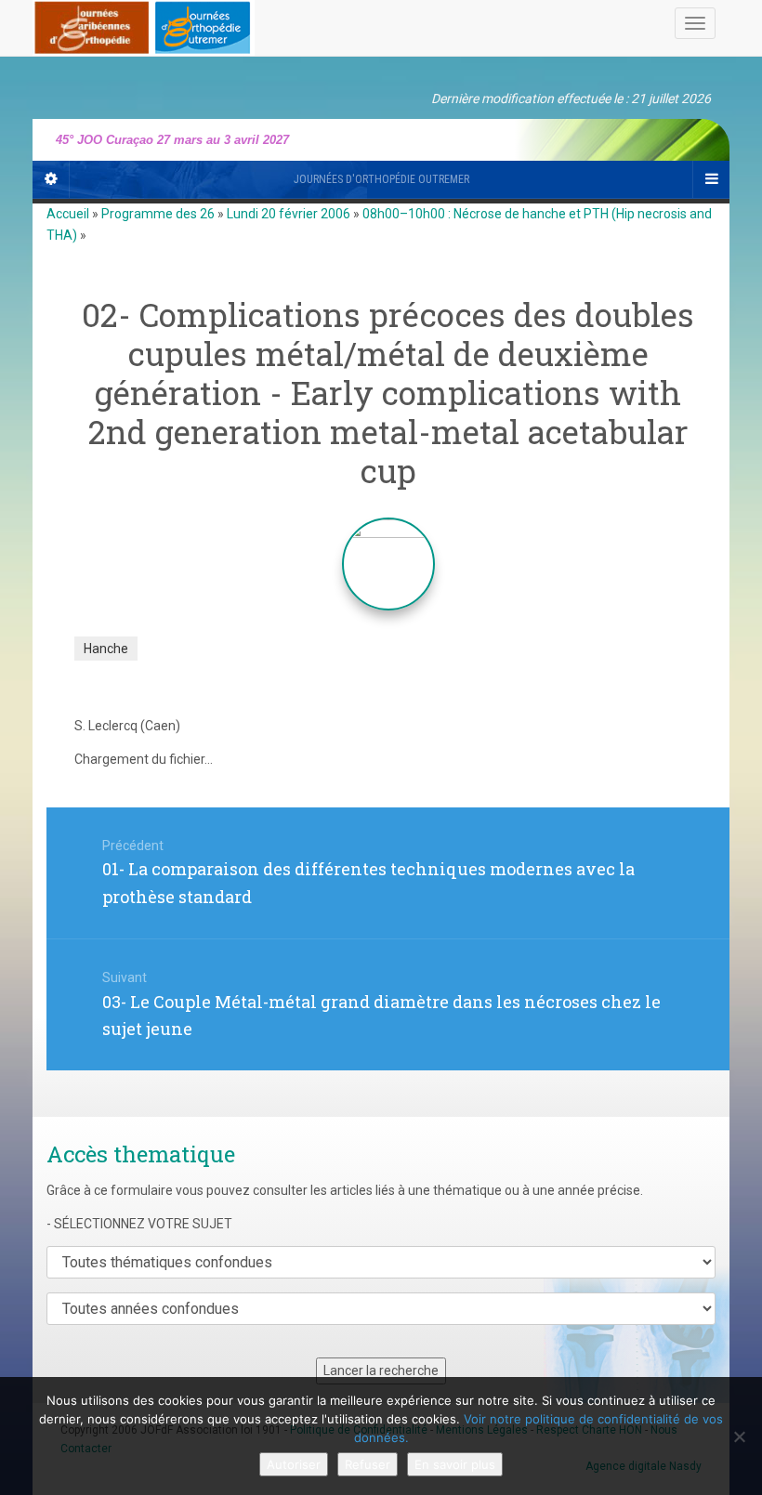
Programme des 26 (158, 213)
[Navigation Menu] (710, 179)
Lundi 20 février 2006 (288, 213)
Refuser (367, 1464)
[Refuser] (738, 1436)
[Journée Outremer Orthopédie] (144, 24)
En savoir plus (454, 1464)
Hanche (106, 648)
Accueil (67, 213)
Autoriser (294, 1464)
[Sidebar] (51, 179)
